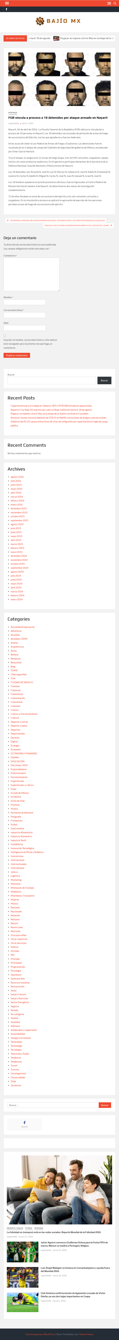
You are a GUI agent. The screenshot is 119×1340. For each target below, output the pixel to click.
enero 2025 (17, 552)
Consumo (15, 706)
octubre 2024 (18, 563)
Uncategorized (18, 1073)
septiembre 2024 (19, 567)
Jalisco (14, 872)
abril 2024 (16, 587)
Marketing (16, 879)
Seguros (15, 1006)
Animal (14, 642)
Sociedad (15, 1022)
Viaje (13, 1081)
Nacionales (16, 911)
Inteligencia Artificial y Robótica (27, 852)
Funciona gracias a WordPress (40, 1334)
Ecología (15, 745)
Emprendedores (19, 769)
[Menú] (7, 3)
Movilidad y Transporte (22, 895)
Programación (18, 966)
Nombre (8, 297)
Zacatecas (16, 1085)
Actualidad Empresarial (23, 627)
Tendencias (16, 1061)
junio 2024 (16, 579)
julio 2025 (16, 528)
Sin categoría (17, 1014)
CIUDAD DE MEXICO (22, 682)
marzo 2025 (17, 544)
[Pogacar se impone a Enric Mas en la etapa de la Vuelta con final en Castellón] (38, 38)
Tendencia (16, 1057)
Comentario (10, 255)
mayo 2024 (16, 583)
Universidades (18, 1077)
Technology (16, 1045)
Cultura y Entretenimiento (24, 713)
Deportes (15, 729)
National (15, 919)
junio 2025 (16, 532)
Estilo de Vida (18, 800)
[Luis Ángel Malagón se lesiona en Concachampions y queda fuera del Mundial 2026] (22, 1277)
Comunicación (18, 698)
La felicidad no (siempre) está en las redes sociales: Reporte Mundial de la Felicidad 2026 (54, 1232)
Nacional (15, 907)
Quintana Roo (18, 978)
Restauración (17, 986)
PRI (12, 954)
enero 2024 (17, 599)
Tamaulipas (16, 1041)
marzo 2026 (17, 496)
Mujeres (15, 899)
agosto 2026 (17, 476)
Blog (13, 666)
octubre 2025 (18, 516)
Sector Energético (20, 1002)
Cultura (14, 709)
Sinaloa (14, 1018)
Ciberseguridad (18, 674)
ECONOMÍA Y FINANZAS (24, 753)
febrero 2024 (17, 595)
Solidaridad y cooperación (24, 1030)
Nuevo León (17, 927)
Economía (16, 749)
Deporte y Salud (19, 725)
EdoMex (15, 757)
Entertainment (18, 773)
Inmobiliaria (17, 844)
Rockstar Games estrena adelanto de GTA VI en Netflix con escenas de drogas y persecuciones (58, 417)
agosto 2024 (17, 571)
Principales (16, 962)
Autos (14, 650)
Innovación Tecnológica (22, 848)
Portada (12, 112)
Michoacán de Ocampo (22, 887)
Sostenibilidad (18, 1033)
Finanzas (15, 804)
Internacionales (19, 864)
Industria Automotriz (21, 836)
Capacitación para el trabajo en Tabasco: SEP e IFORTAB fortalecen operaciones (51, 405)
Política (14, 946)
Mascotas (16, 883)
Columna (15, 686)
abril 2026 (16, 492)
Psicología (16, 970)
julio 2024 (16, 575)
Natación (15, 915)
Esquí (13, 788)
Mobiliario (16, 891)
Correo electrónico (14, 310)
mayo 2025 (16, 536)
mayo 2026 (16, 488)
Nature (14, 923)
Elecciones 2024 (19, 765)
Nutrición (15, 931)
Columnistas (17, 694)
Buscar (11, 374)
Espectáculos (17, 781)
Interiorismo (17, 856)
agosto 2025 (17, 524)
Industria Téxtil (18, 840)
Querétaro (16, 974)
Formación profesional (22, 812)
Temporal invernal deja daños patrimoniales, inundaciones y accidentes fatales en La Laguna (57, 220)
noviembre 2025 (19, 512)
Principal (15, 958)
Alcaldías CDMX (19, 638)
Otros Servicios (18, 943)
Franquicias (16, 820)
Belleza (14, 654)
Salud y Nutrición (19, 998)
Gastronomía (17, 828)
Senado (14, 1010)
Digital (14, 741)
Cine (13, 678)
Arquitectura (17, 646)
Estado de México (20, 792)
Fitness (14, 808)
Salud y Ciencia (18, 994)
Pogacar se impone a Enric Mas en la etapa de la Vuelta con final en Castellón (49, 413)
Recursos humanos (20, 982)
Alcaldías (15, 634)
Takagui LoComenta (21, 1037)
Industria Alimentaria (22, 832)
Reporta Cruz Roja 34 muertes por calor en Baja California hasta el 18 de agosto (51, 409)
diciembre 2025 (19, 508)
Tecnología (16, 1049)
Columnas (16, 690)
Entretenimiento (19, 777)
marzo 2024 (17, 591)
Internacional (17, 860)
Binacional (16, 662)
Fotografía (16, 816)
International (17, 867)
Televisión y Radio (20, 1053)
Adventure (16, 630)
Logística (15, 875)
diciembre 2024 (19, 555)
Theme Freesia (86, 1334)
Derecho (15, 737)
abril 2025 (16, 540)
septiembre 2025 (19, 520)
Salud (13, 990)
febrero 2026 (17, 500)
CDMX (14, 670)
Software (15, 1026)
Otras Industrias (19, 939)
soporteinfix (13, 123)
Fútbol (14, 824)
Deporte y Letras (19, 721)
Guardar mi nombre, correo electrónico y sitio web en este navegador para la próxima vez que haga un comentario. (30, 343)
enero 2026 (17, 504)
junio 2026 (16, 484)
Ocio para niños (18, 935)
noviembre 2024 (19, 559)
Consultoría (17, 702)
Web (6, 323)
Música (14, 903)
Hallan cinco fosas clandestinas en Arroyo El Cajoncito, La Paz (77, 225)
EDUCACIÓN (17, 761)
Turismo (15, 1069)
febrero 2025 (17, 548)
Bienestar (16, 658)
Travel (14, 1065)
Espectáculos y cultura (22, 785)
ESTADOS (16, 796)
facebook (24, 1127)
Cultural (15, 717)
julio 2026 (16, 480)
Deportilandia (18, 733)
